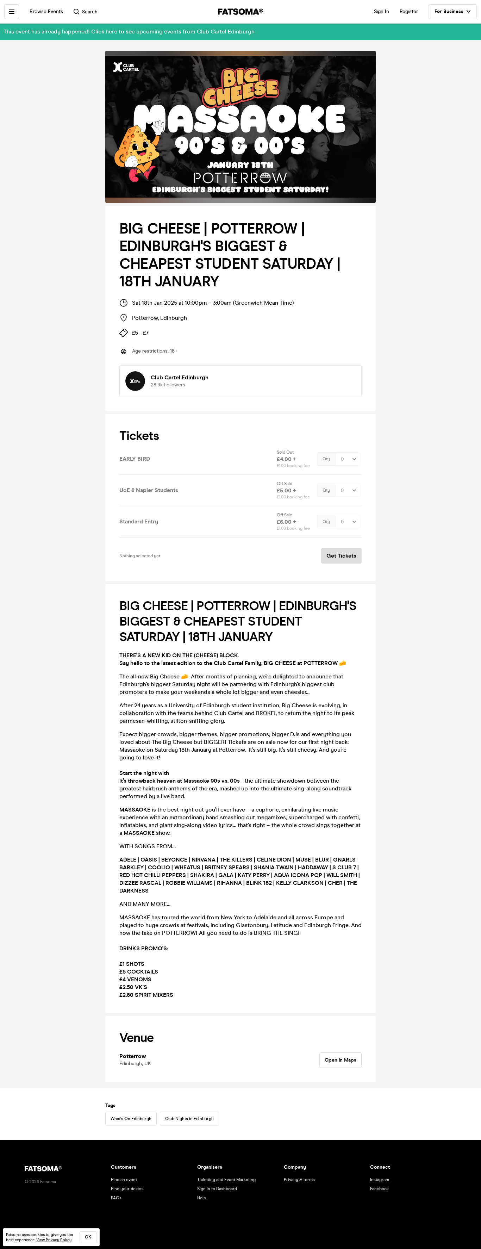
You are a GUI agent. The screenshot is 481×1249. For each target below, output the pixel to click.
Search (90, 12)
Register (409, 11)
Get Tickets (341, 555)
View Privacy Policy (53, 1240)
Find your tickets (127, 1188)
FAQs (116, 1197)
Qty (326, 458)
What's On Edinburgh (131, 1118)
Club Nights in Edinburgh (189, 1118)
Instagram (379, 1179)
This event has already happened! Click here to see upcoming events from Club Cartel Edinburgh (129, 31)
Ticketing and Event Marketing (226, 1179)
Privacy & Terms (299, 1179)
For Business (449, 11)
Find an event (124, 1179)
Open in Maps (340, 1060)
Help (201, 1197)
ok (88, 1237)
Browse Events (46, 11)
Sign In (381, 11)
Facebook (379, 1188)
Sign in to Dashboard (217, 1188)
